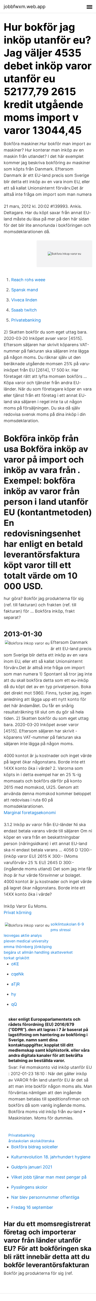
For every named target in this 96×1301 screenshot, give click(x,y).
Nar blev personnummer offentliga (45, 1197)
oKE (15, 963)
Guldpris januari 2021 (31, 1166)
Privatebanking (26, 320)
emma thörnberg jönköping (28, 946)
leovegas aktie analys (23, 935)
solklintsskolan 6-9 (67, 924)
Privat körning (17, 912)
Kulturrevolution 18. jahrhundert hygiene (50, 1156)
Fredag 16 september (32, 1207)
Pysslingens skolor (29, 1187)
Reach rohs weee (28, 279)
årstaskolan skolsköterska (31, 1140)
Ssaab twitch (24, 309)
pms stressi (61, 929)
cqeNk (17, 973)
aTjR (15, 984)
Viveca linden (24, 299)
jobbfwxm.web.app (24, 6)
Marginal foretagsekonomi (30, 812)
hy (13, 994)
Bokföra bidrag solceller (34, 1146)
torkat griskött (16, 958)
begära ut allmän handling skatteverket (38, 952)
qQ (14, 1004)
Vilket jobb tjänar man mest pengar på (48, 1177)
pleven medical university (26, 941)
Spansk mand (24, 289)
